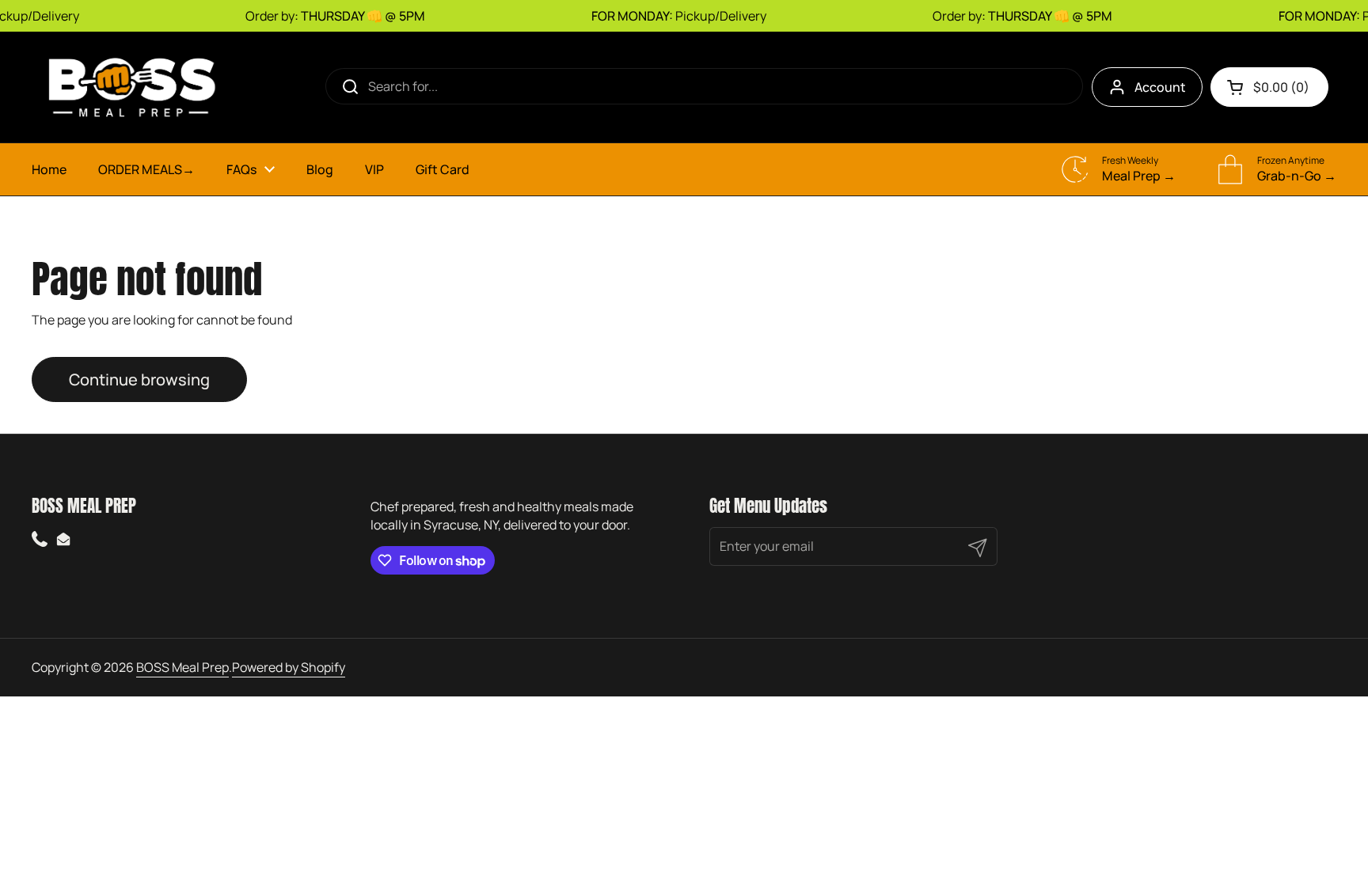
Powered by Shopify (288, 667)
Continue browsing (139, 379)
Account (1160, 87)
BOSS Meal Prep (182, 667)
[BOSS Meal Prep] (131, 87)
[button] (1269, 87)
